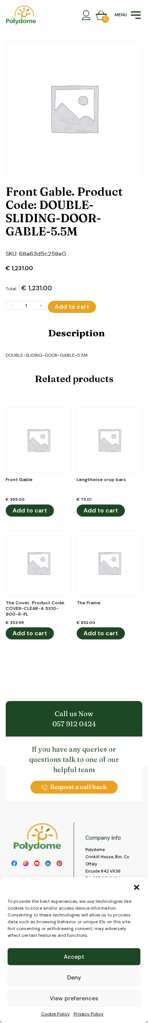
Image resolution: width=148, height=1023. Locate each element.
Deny (74, 977)
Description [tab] (76, 333)
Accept (74, 957)
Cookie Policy (55, 1014)
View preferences (74, 998)
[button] (136, 886)
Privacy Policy (89, 1014)
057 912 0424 (74, 724)
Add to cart (72, 307)
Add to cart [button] (30, 510)
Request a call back (78, 787)
